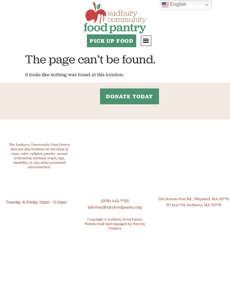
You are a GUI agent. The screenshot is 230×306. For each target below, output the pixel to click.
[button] (146, 41)
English (177, 4)
